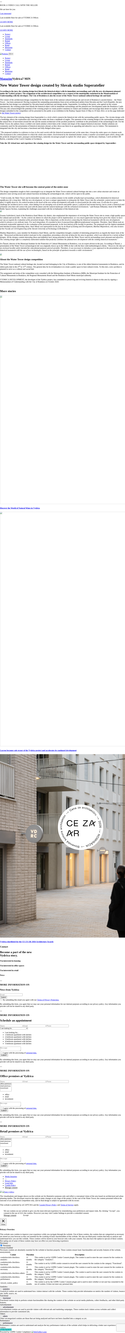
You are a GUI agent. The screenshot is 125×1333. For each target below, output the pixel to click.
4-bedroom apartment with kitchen (18, 1041)
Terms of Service (67, 1205)
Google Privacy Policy (48, 1205)
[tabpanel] (62, 1267)
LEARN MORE (6, 22)
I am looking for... (12, 1032)
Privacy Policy (10, 1181)
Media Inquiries (11, 1177)
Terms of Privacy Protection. (48, 1000)
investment (9, 1099)
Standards (8, 39)
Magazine (8, 47)
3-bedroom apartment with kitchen (18, 1039)
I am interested (5, 13)
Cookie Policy (10, 1185)
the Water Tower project (11, 113)
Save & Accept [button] (6, 1330)
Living (7, 36)
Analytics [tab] (3, 1287)
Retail (7, 45)
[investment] (5, 1088)
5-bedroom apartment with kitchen (18, 1043)
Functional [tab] (4, 1296)
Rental (7, 41)
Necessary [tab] (4, 1243)
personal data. (31, 1053)
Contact (8, 50)
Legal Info (9, 1183)
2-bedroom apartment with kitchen (18, 1037)
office (7, 1094)
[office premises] (5, 1084)
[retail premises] (5, 1086)
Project (7, 34)
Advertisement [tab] (5, 1305)
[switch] (1, 1289)
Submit (3, 997)
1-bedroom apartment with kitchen (18, 1035)
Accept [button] (25, 1215)
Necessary (7, 1245)
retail (7, 1097)
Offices (7, 43)
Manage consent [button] (11, 1188)
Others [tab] (2, 1314)
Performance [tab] (5, 1321)
